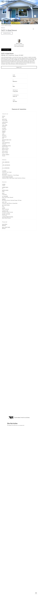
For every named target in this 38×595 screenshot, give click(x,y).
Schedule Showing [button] (6, 33)
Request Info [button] (19, 67)
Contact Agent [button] (6, 49)
